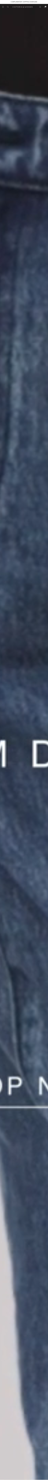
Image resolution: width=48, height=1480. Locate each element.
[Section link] (24, 742)
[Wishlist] (40, 6)
